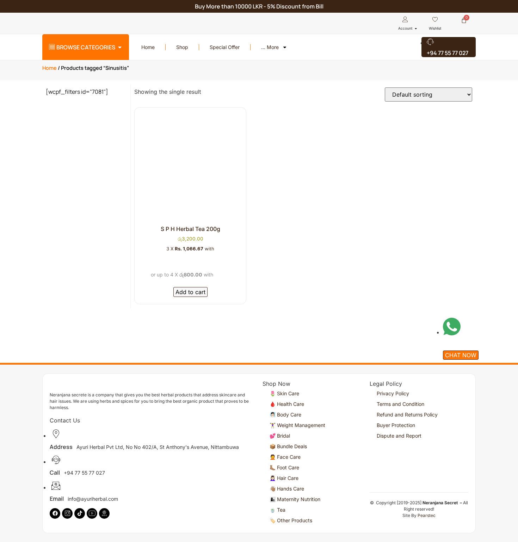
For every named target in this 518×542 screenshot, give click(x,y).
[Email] (152, 464)
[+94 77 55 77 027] (448, 47)
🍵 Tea (277, 510)
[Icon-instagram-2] (67, 513)
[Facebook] (55, 513)
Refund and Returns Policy (407, 415)
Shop (182, 47)
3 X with (190, 248)
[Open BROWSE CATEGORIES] (120, 47)
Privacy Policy (393, 393)
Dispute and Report (399, 436)
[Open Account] (416, 28)
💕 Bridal (280, 436)
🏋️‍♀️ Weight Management (297, 425)
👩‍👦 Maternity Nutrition (295, 499)
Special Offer (225, 47)
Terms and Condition (400, 404)
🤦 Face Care (285, 457)
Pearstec (427, 515)
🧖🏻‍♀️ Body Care (285, 415)
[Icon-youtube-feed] (92, 513)
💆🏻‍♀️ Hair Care (284, 478)
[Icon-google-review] (104, 513)
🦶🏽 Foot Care (284, 467)
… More (270, 47)
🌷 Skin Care (284, 393)
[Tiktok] (79, 513)
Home (148, 47)
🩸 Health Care (287, 404)
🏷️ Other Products (291, 520)
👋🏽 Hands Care (287, 489)
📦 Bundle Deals (288, 446)
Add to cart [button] (190, 292)
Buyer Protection (396, 425)
